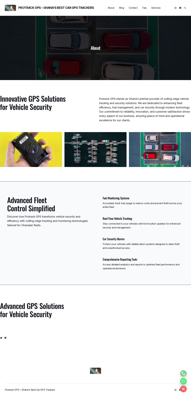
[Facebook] (180, 8)
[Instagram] (175, 8)
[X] (185, 8)
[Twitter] (1, 338)
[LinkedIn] (5, 338)
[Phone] (183, 373)
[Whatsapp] (183, 381)
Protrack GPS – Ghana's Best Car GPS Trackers (56, 8)
